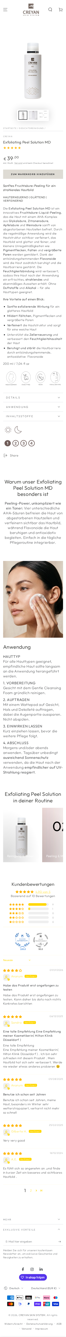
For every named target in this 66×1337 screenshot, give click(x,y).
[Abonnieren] (60, 1241)
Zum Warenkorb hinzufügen (33, 174)
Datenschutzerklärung (39, 1323)
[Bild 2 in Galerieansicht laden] (33, 115)
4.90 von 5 (43, 892)
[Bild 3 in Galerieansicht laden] (43, 115)
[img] (12, 970)
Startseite (10, 128)
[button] (50, 9)
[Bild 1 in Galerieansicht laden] (23, 115)
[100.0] (22, 940)
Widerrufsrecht (13, 1323)
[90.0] (40, 940)
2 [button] (31, 1190)
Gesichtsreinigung (31, 128)
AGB (59, 1323)
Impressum (41, 1328)
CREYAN (8, 136)
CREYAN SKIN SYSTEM (32, 1315)
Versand (18, 163)
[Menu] (5, 9)
